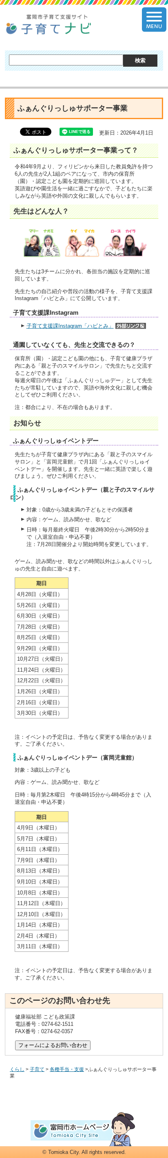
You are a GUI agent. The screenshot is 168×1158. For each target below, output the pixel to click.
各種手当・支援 (67, 1069)
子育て (37, 1069)
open (154, 19)
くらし (17, 1069)
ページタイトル (49, 25)
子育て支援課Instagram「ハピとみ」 (70, 326)
